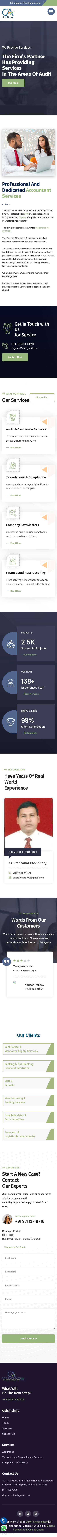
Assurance (8, 1451)
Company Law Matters (15, 1462)
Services (7, 1428)
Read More (15, 447)
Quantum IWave (10, 1534)
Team (5, 1422)
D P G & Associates (36, 1521)
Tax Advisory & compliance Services (23, 1457)
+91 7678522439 (22, 872)
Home (5, 1417)
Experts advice (15, 1399)
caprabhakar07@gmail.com (28, 877)
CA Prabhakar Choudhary (27, 863)
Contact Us (8, 1433)
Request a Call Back (14, 1247)
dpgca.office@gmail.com (27, 2)
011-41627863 (9, 1489)
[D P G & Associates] (8, 13)
